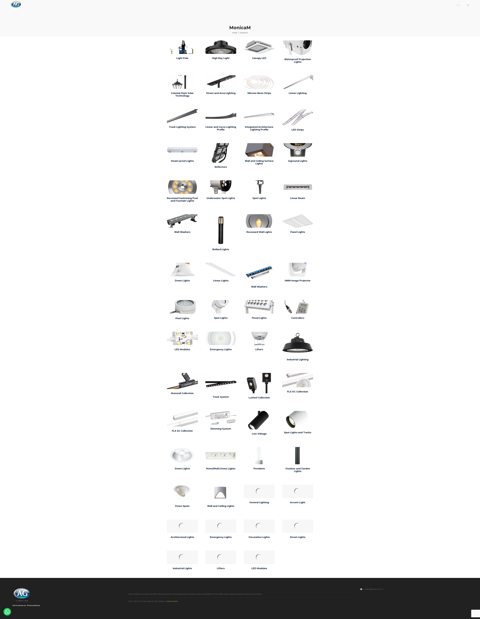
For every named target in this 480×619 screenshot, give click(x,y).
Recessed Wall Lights (259, 232)
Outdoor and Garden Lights (297, 470)
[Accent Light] (297, 491)
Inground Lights (297, 161)
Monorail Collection (182, 393)
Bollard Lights (220, 249)
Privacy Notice (33, 605)
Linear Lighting (298, 93)
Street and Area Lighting (221, 93)
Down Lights (182, 280)
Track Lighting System (182, 127)
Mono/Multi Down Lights (220, 468)
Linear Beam (297, 198)
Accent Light (297, 502)
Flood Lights (259, 318)
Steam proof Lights (182, 161)
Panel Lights (297, 232)
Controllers (297, 318)
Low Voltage (259, 433)
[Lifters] (220, 557)
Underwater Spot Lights (221, 198)
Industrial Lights (182, 568)
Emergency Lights (221, 349)
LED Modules (182, 349)
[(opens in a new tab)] (182, 47)
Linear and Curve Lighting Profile (221, 128)
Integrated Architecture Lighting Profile (259, 128)
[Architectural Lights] (182, 526)
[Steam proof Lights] (182, 149)
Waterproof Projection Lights (297, 60)
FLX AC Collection (182, 431)
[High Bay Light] (221, 47)
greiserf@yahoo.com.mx (374, 589)
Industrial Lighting (297, 359)
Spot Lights (259, 198)
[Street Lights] (297, 526)
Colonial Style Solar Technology (182, 94)
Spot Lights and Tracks (297, 432)
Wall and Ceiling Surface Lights (259, 162)
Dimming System (220, 428)
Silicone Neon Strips (259, 93)
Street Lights (297, 537)
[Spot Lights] (221, 306)
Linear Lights (220, 280)
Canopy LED (259, 58)
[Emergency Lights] (220, 526)
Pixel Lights (182, 318)
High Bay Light (221, 58)
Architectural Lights (182, 537)
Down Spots (182, 506)
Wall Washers (182, 232)
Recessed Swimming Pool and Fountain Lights (182, 199)
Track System (221, 397)
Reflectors (221, 167)
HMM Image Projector (298, 280)
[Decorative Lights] (259, 526)
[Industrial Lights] (182, 557)
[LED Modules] (259, 557)
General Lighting (259, 502)
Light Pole (182, 58)
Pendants (259, 468)
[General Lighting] (259, 491)
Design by (168, 601)
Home (234, 33)
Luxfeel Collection (259, 397)
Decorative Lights (259, 537)
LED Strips (298, 129)
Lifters (259, 349)
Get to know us (19, 605)
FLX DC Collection (297, 391)
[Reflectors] (221, 153)
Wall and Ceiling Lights (220, 506)
